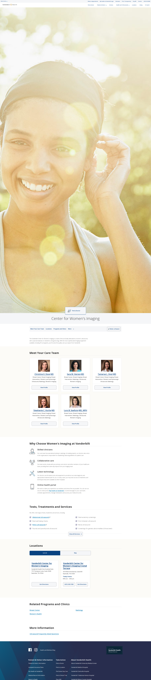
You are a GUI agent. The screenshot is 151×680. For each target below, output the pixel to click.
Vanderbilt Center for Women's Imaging (41, 564)
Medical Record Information (36, 675)
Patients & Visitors (101, 5)
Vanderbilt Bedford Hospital (79, 667)
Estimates (118, 1)
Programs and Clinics (60, 329)
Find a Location (60, 667)
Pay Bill (134, 1)
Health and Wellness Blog (47, 650)
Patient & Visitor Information (37, 663)
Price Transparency (126, 1)
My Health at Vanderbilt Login (107, 1)
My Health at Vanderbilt (56, 491)
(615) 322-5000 (147, 1)
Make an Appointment (93, 1)
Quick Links (3, 1)
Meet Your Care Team (37, 329)
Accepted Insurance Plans (35, 667)
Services (111, 5)
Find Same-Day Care (62, 671)
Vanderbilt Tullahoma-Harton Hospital (82, 675)
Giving (141, 5)
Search (147, 5)
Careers (140, 1)
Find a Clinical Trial (61, 675)
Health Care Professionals (122, 5)
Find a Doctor (91, 5)
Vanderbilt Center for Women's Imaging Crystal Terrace (75, 566)
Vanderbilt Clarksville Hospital (80, 671)
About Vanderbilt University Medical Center (84, 663)
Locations (134, 5)
